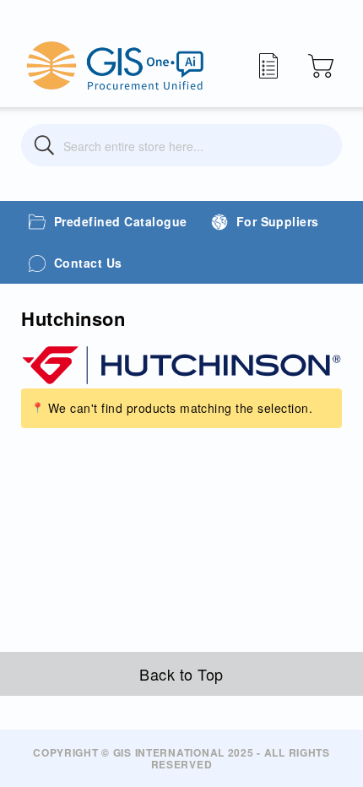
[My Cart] (320, 66)
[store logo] (115, 65)
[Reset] (319, 146)
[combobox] (181, 145)
